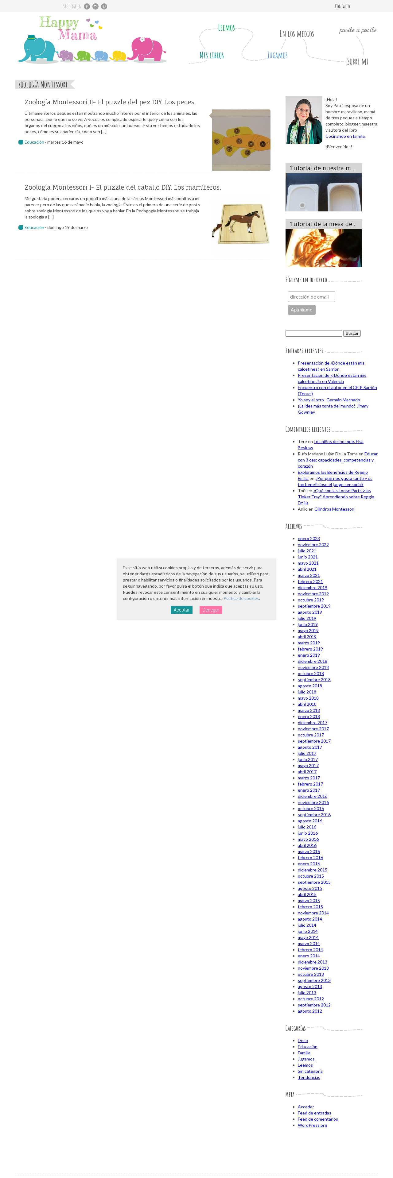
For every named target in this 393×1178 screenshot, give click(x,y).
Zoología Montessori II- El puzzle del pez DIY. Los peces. (110, 102)
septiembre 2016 (314, 814)
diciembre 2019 (312, 587)
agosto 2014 (310, 918)
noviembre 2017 (313, 728)
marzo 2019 (309, 642)
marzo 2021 (309, 575)
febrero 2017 (310, 783)
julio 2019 (307, 618)
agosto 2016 (310, 820)
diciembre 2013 (312, 961)
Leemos (226, 27)
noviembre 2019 (313, 593)
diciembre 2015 (312, 869)
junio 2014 (308, 931)
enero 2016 (309, 863)
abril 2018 (307, 704)
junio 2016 (308, 833)
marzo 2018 (309, 710)
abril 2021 (307, 569)
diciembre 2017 (312, 722)
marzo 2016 (309, 851)
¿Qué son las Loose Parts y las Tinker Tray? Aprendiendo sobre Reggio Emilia (336, 496)
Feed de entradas (314, 1112)
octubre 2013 (311, 974)
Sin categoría (310, 1071)
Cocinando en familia (345, 136)
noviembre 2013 (313, 968)
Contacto (342, 6)
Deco (303, 1040)
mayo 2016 (308, 839)
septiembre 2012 (314, 1004)
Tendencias (309, 1077)
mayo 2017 (308, 765)
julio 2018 (307, 691)
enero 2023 (309, 538)
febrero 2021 (310, 581)
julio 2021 (307, 550)
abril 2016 (307, 845)
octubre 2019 (311, 599)
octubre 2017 (311, 734)
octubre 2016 (311, 808)
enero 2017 (309, 790)
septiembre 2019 (314, 605)
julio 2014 (307, 925)
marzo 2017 (309, 777)
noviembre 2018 (313, 667)
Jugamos (277, 55)
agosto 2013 (310, 986)
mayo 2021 (308, 563)
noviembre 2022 (313, 544)
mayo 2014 (308, 937)
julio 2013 (307, 992)
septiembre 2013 (314, 980)
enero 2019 (309, 655)
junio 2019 (308, 624)
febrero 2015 (310, 906)
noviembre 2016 (313, 802)
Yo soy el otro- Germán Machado (329, 399)
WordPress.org (312, 1125)
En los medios (296, 33)
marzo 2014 (309, 943)
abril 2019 (307, 636)
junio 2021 (308, 556)
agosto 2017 (310, 747)
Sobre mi (357, 61)
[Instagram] (95, 6)
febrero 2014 (310, 949)
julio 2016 (307, 826)
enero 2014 (309, 955)
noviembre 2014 (313, 912)
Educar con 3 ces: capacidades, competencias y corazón (338, 460)
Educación (34, 142)
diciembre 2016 (312, 796)
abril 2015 (307, 894)
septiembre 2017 (314, 740)
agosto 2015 (310, 888)
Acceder (306, 1106)
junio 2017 (308, 759)
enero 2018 (309, 716)
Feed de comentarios (318, 1119)
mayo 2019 (308, 630)
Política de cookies (241, 598)
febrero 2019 (310, 648)
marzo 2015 (309, 900)
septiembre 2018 (314, 679)
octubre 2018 (311, 673)
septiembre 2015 (314, 882)
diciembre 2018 (312, 661)
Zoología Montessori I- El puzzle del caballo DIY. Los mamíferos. (123, 187)
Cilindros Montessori (334, 509)
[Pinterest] (104, 6)
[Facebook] (87, 6)
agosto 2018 (310, 685)
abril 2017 (307, 771)
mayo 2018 (308, 698)
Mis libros (212, 55)
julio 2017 (307, 753)
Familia (304, 1052)
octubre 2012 (311, 998)
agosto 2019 (310, 612)
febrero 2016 (310, 857)
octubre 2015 (311, 876)
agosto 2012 (310, 1011)
